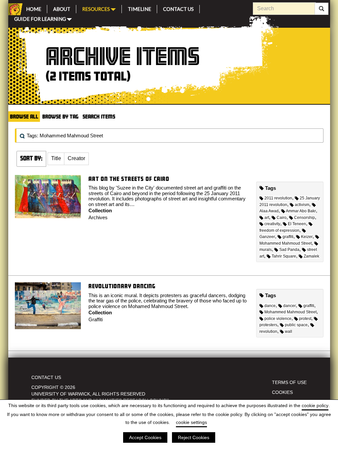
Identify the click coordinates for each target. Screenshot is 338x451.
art (266, 217)
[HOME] (14, 9)
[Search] (321, 9)
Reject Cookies (193, 437)
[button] (56, 159)
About (61, 8)
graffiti (288, 236)
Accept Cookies (145, 437)
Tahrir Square (284, 256)
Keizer (307, 236)
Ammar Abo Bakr (301, 211)
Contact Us (178, 8)
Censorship (304, 217)
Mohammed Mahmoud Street (290, 312)
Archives (98, 217)
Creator (76, 158)
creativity (272, 224)
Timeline (139, 8)
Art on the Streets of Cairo (128, 179)
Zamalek (311, 256)
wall (288, 331)
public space (296, 325)
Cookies (282, 392)
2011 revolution (278, 198)
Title (56, 158)
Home (33, 8)
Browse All (24, 116)
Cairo (282, 217)
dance (270, 305)
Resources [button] (96, 8)
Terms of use (289, 382)
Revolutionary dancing (121, 286)
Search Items (99, 116)
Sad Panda (289, 249)
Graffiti (95, 319)
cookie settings (191, 422)
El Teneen (297, 224)
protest (305, 318)
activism (302, 204)
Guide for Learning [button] (40, 18)
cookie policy (315, 405)
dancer (289, 305)
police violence (277, 318)
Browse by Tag (60, 116)
